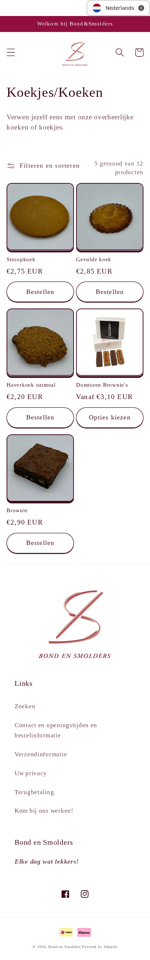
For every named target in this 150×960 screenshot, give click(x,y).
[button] (11, 52)
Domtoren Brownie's (102, 385)
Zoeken (25, 706)
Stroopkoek (21, 259)
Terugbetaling (34, 792)
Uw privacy (31, 773)
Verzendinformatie (41, 754)
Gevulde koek (93, 259)
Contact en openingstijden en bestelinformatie (56, 730)
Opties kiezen (110, 417)
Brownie (17, 510)
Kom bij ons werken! (44, 810)
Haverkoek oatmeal (31, 385)
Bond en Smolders (64, 947)
